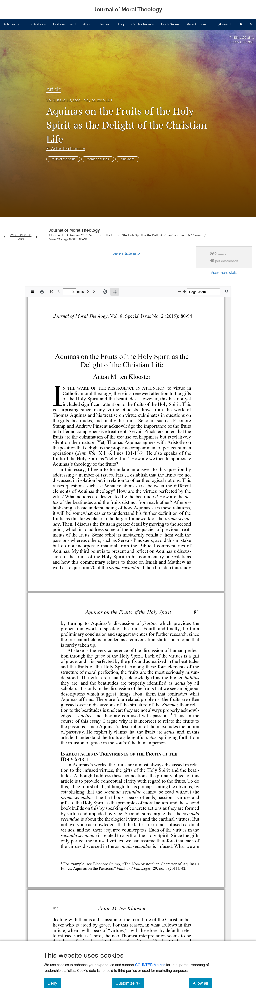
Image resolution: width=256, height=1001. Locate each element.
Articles (9, 24)
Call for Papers (143, 24)
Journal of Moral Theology (74, 230)
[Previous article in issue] (4, 236)
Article (54, 89)
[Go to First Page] (52, 291)
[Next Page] (88, 291)
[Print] (42, 292)
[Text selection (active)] (114, 292)
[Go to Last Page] (95, 291)
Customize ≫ (130, 983)
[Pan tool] (104, 292)
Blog (120, 24)
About (87, 24)
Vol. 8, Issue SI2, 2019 (63, 100)
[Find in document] (227, 292)
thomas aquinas (98, 159)
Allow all (202, 983)
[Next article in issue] (37, 236)
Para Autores (196, 24)
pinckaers (127, 159)
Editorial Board (64, 24)
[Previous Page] (59, 291)
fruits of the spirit (63, 159)
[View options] (32, 291)
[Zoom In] (185, 291)
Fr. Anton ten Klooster (66, 148)
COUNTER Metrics (150, 964)
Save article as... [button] (127, 253)
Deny (54, 983)
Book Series (170, 24)
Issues (104, 24)
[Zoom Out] (179, 291)
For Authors (37, 24)
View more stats (224, 272)
